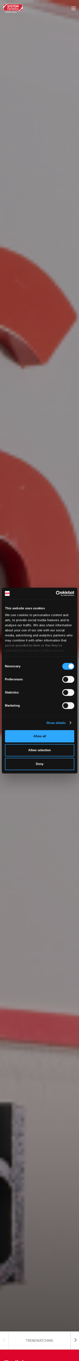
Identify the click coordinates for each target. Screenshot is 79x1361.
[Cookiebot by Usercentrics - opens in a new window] (56, 593)
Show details (56, 723)
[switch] (68, 679)
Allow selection (39, 750)
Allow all (39, 736)
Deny (39, 764)
